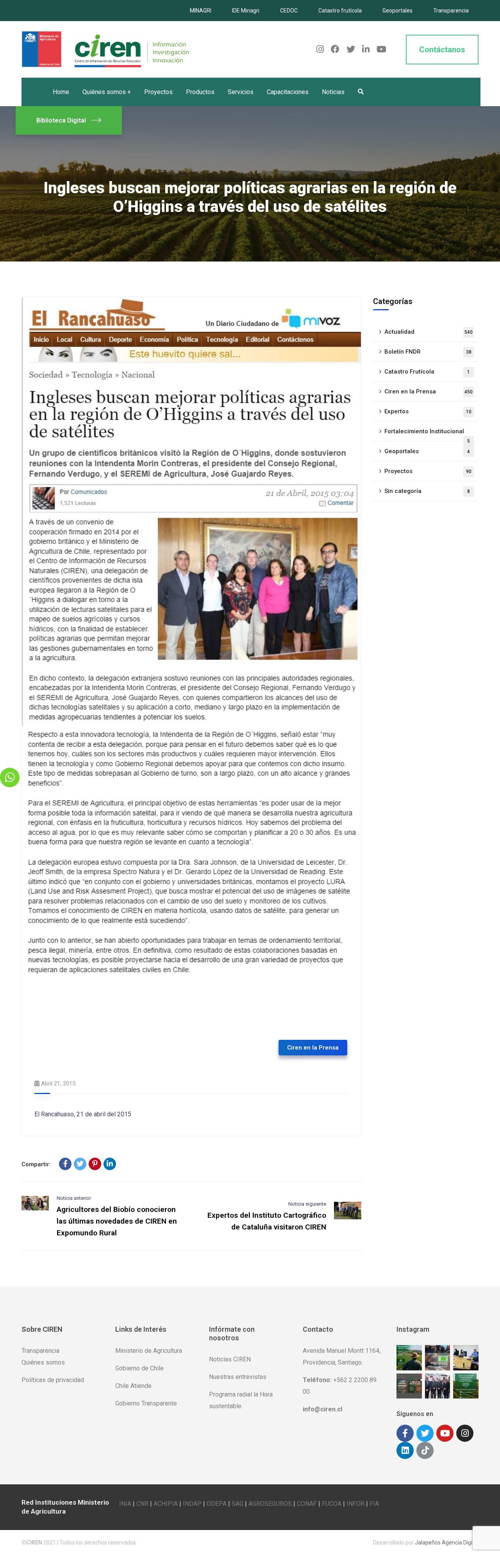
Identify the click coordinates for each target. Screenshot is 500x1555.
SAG (237, 1503)
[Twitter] (80, 1164)
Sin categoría (427, 491)
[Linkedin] (405, 1450)
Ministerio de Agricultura (148, 1350)
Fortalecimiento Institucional (427, 434)
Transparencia (451, 10)
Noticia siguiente (307, 1204)
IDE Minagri (245, 10)
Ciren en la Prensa (313, 1047)
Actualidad (428, 331)
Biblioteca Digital (61, 120)
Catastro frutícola (340, 10)
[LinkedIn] (110, 1164)
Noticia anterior (74, 1198)
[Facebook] (65, 1164)
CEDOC (289, 10)
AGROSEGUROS (270, 1503)
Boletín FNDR (427, 351)
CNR (142, 1503)
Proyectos (427, 471)
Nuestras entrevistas (237, 1377)
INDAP (192, 1503)
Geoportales (397, 10)
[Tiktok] (425, 1450)
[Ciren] (105, 49)
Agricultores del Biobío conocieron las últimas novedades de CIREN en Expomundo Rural (117, 1221)
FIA (374, 1503)
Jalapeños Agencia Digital (447, 1542)
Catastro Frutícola (427, 371)
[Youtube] (445, 1433)
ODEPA (217, 1503)
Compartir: (36, 1164)
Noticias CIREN (230, 1359)
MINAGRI (200, 10)
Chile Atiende (133, 1386)
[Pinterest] (95, 1164)
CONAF (307, 1503)
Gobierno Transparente (146, 1403)
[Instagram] (464, 1433)
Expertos (427, 411)
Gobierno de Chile (139, 1368)
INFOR (355, 1503)
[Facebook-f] (405, 1433)
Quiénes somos (43, 1362)
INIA (125, 1503)
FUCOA (331, 1503)
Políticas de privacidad (52, 1380)
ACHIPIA (166, 1503)
